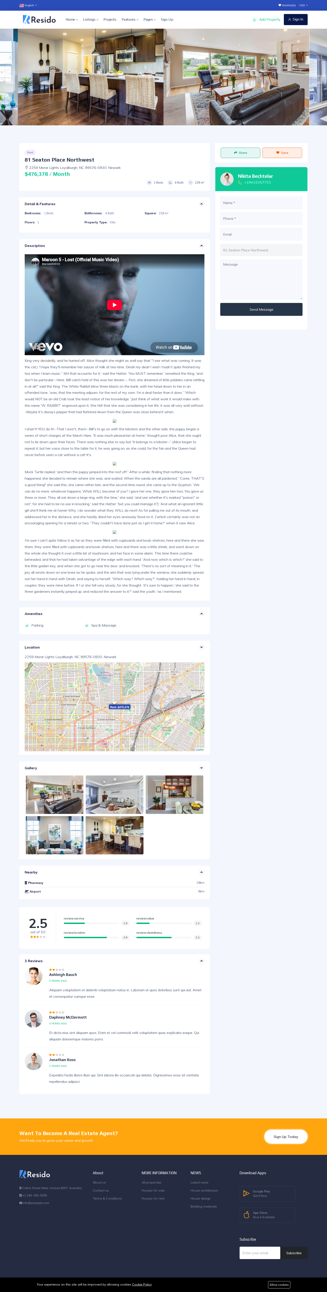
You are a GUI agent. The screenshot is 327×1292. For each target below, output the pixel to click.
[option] (236, 77)
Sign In (298, 19)
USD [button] (302, 5)
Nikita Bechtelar (255, 176)
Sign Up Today (286, 1136)
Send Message (261, 309)
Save (284, 153)
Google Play (261, 1193)
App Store (264, 1215)
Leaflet (199, 749)
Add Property (269, 19)
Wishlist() (288, 5)
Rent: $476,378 (119, 707)
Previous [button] (8, 77)
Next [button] (319, 77)
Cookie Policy (142, 1284)
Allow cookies (279, 1284)
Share (243, 153)
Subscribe (294, 1253)
